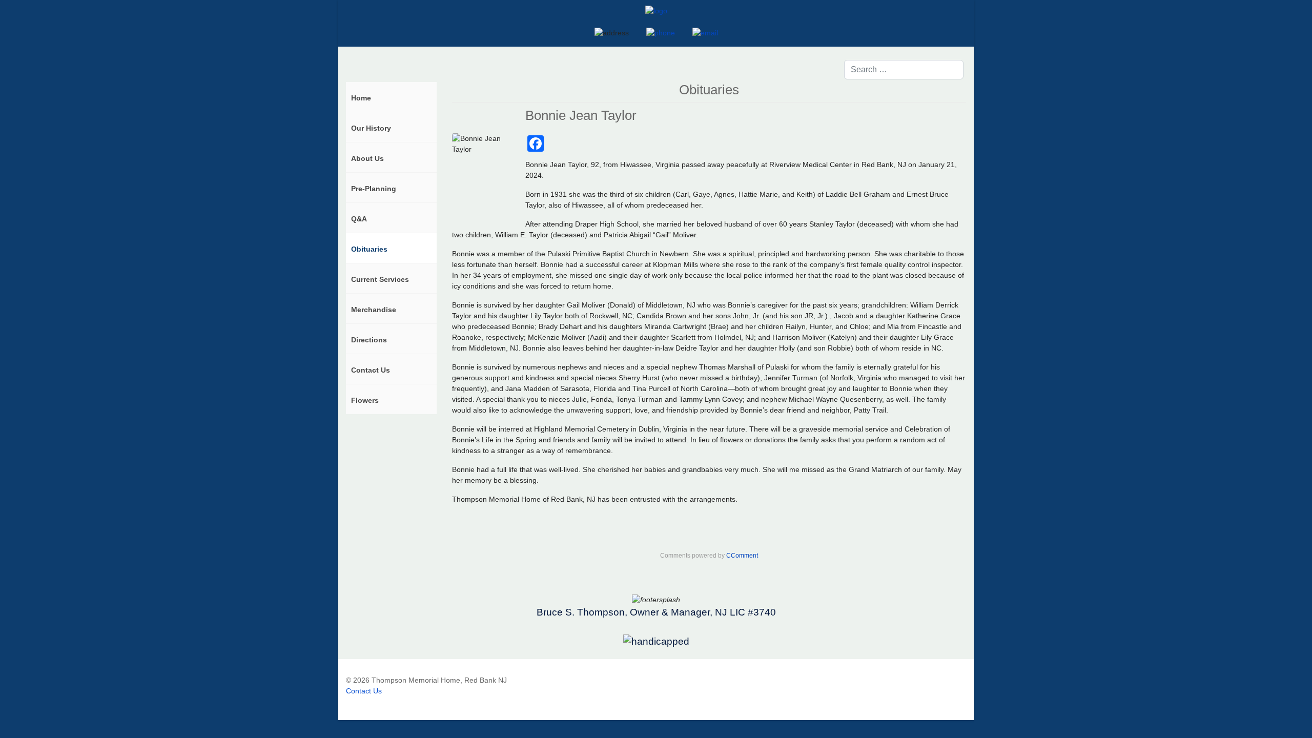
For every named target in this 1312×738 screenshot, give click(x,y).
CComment (742, 555)
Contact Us (364, 691)
